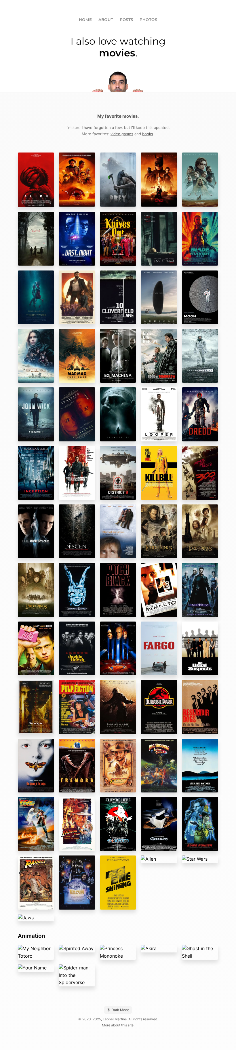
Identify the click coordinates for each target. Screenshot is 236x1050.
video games (122, 134)
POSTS (126, 19)
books (147, 134)
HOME (85, 19)
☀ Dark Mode (118, 1010)
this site (127, 1025)
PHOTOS (148, 19)
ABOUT (105, 19)
